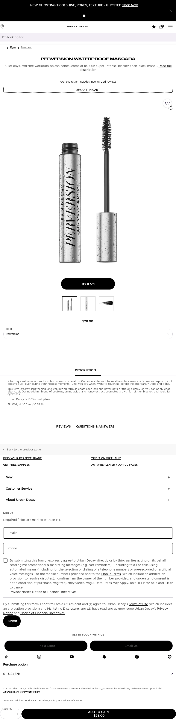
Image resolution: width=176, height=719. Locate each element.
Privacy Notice (20, 592)
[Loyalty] (154, 26)
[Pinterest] (169, 656)
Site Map (32, 700)
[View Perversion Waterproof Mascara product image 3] (106, 304)
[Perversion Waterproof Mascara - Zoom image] (88, 183)
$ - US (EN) (11, 674)
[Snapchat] (104, 656)
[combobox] (82, 37)
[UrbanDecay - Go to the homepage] (78, 26)
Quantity (7, 708)
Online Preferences (71, 700)
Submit (11, 621)
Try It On (98, 283)
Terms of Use (138, 604)
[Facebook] (137, 656)
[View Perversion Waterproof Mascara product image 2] (88, 304)
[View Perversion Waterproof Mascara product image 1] (69, 304)
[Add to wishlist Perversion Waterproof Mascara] (167, 103)
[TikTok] (6, 656)
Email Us (131, 646)
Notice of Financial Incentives (54, 592)
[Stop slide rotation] (84, 16)
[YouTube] (71, 656)
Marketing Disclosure (63, 608)
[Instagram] (39, 656)
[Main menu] (171, 26)
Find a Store (46, 646)
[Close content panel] (171, 10)
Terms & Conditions (13, 700)
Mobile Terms (111, 574)
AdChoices (9, 692)
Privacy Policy (31, 692)
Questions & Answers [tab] (95, 426)
